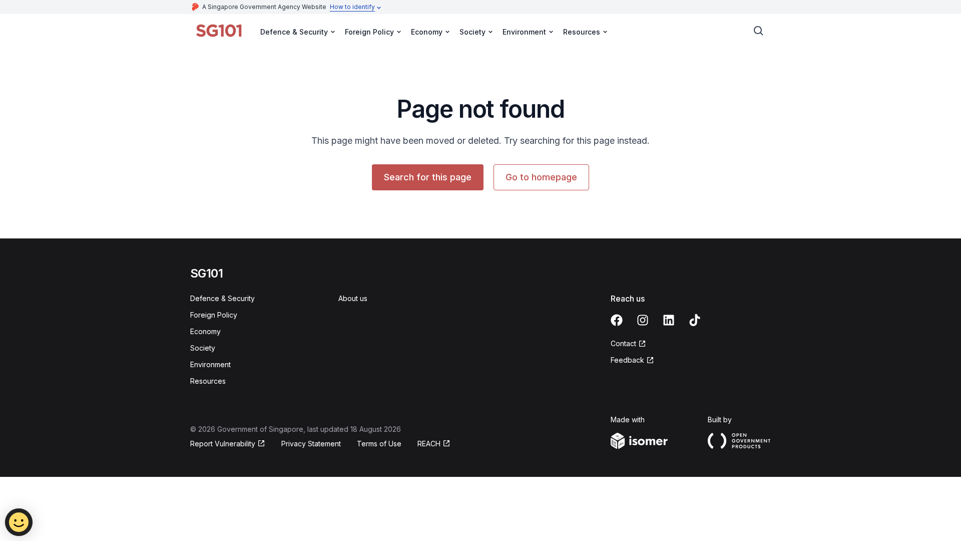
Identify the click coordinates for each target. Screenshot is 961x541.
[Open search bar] (759, 31)
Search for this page (427, 177)
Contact (623, 343)
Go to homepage (541, 177)
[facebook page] (617, 320)
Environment (210, 364)
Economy (205, 331)
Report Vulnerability (222, 443)
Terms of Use (379, 443)
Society (202, 348)
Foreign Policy (213, 315)
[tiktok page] (695, 320)
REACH (428, 443)
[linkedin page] (669, 320)
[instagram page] (643, 320)
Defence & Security (222, 298)
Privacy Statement (311, 443)
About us (352, 298)
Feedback (627, 360)
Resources (208, 381)
